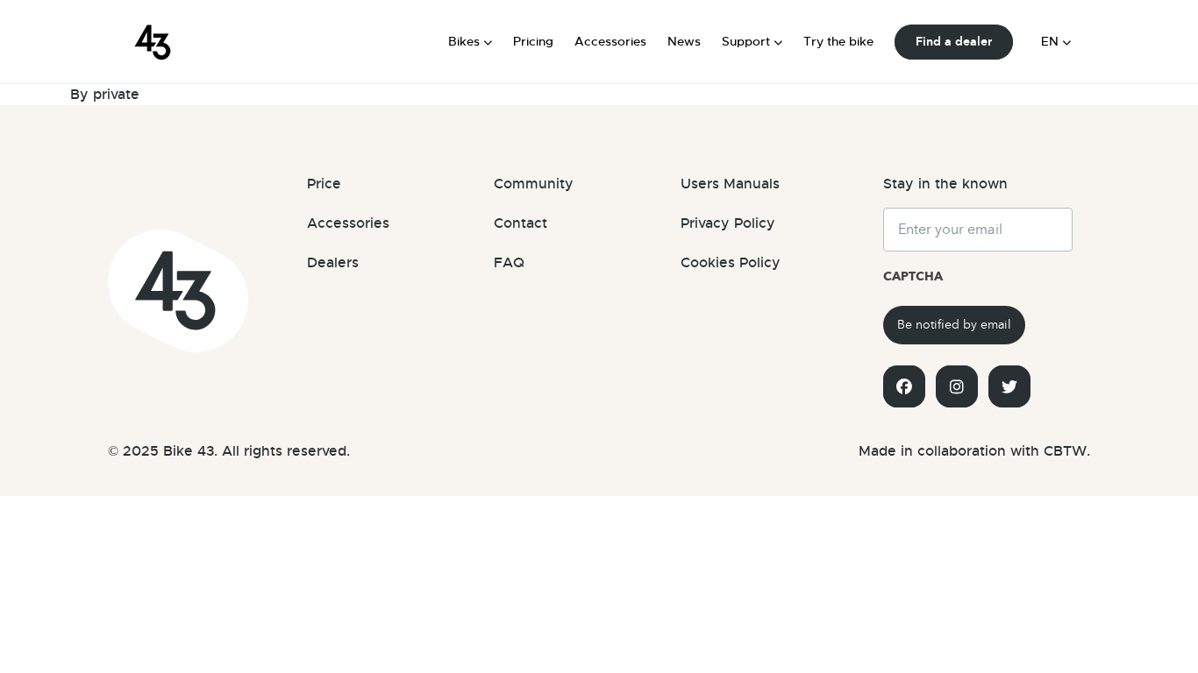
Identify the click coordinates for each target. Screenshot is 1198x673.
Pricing (533, 41)
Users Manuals (730, 184)
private (116, 94)
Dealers (333, 263)
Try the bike (838, 41)
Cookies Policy (731, 263)
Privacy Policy (728, 223)
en (1050, 41)
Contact (520, 223)
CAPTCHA (913, 276)
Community (534, 184)
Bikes (464, 41)
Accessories (610, 41)
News (684, 41)
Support (746, 41)
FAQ (509, 263)
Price (324, 184)
